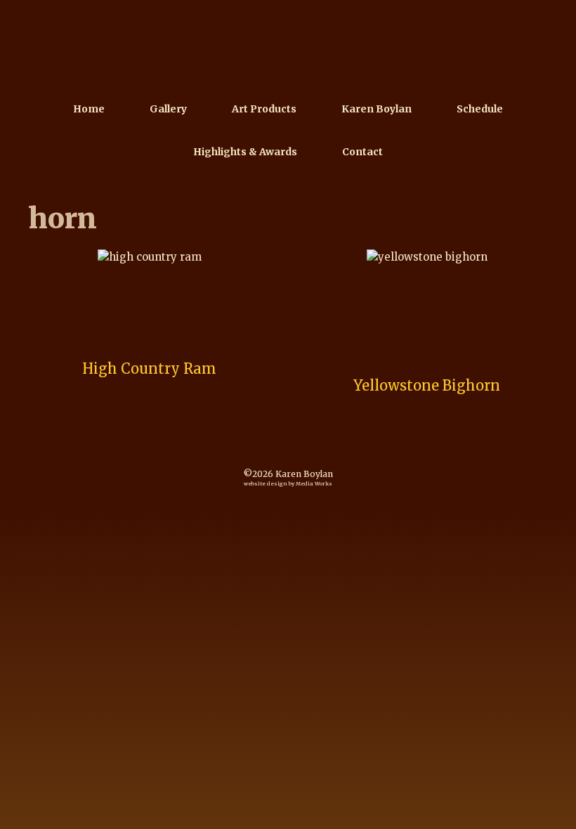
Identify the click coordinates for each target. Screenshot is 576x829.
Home (89, 109)
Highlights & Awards (245, 151)
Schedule (480, 109)
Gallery (168, 109)
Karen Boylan (376, 109)
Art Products (264, 109)
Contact (362, 151)
